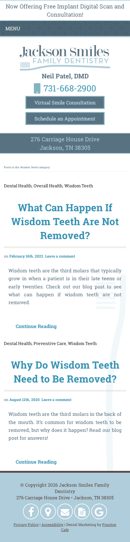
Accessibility (52, 524)
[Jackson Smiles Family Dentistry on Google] (99, 511)
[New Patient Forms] (82, 511)
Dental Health (18, 186)
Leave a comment (60, 256)
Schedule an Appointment (64, 118)
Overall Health (48, 186)
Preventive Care (50, 343)
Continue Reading (40, 326)
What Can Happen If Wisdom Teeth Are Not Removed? (65, 221)
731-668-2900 (70, 88)
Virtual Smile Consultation (65, 102)
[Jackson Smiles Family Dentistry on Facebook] (31, 511)
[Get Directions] (48, 511)
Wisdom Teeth (78, 186)
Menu (12, 28)
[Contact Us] (65, 511)
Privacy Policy (26, 524)
